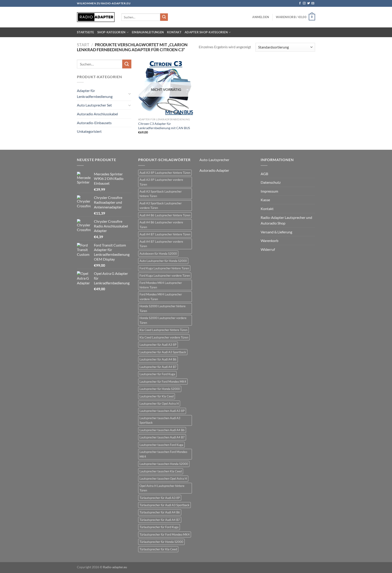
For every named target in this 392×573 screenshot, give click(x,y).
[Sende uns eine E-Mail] (312, 3)
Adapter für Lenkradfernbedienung (95, 93)
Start (83, 44)
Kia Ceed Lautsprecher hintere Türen (163, 330)
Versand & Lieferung (276, 232)
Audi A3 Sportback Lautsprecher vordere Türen (161, 205)
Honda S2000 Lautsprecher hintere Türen (163, 308)
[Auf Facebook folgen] (300, 3)
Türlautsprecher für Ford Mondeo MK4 (165, 534)
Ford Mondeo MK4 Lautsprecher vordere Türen (161, 297)
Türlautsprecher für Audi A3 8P (160, 498)
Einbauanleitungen (148, 32)
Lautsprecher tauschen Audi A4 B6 (162, 430)
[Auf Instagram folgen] (304, 3)
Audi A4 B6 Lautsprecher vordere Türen (161, 224)
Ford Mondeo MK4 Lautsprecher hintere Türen (161, 285)
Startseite (85, 32)
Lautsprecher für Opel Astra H (159, 403)
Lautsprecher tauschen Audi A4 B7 (162, 437)
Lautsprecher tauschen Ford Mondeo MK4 (163, 454)
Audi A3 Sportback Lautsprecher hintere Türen (161, 194)
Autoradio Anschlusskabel (97, 114)
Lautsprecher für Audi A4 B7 (158, 367)
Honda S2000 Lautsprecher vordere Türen (163, 320)
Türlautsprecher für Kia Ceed (158, 549)
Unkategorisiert (89, 131)
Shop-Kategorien (111, 32)
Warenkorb (269, 240)
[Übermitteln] (164, 17)
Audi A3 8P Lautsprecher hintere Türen (165, 172)
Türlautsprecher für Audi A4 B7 (160, 520)
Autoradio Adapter (214, 170)
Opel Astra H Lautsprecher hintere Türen (162, 488)
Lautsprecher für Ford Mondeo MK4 (163, 381)
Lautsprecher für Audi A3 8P (158, 344)
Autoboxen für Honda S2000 (158, 253)
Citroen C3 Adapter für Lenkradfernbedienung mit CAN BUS (164, 126)
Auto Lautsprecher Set (94, 105)
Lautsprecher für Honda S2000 (160, 389)
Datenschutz (271, 182)
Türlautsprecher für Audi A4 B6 (160, 512)
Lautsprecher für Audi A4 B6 (158, 359)
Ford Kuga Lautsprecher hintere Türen (164, 268)
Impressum (269, 191)
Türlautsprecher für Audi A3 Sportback (164, 505)
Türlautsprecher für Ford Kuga (159, 527)
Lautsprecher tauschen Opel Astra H (163, 478)
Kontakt (174, 32)
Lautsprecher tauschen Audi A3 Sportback (160, 420)
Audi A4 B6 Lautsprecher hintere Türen (165, 215)
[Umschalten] (129, 93)
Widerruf (268, 249)
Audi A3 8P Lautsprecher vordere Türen (161, 182)
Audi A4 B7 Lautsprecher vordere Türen (161, 244)
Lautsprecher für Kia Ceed (157, 396)
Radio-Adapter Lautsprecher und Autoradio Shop (286, 220)
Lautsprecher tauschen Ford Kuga (161, 445)
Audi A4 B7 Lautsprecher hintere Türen (165, 234)
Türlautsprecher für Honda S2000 (161, 542)
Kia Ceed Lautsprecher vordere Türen (164, 337)
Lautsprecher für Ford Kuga (157, 374)
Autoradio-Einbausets (94, 123)
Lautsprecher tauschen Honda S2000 (164, 464)
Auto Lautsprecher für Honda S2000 (163, 261)
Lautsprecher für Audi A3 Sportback (163, 352)
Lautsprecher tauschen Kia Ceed (161, 471)
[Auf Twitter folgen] (308, 3)
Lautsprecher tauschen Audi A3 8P (162, 411)
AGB (264, 174)
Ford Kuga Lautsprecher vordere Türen (165, 275)
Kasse (265, 200)
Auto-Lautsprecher (214, 159)
